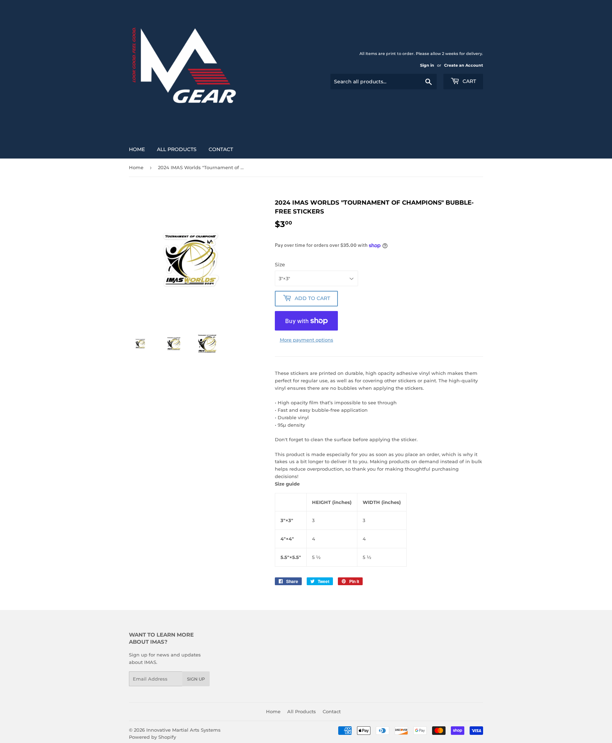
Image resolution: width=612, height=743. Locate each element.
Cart (468, 81)
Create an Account (463, 65)
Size (280, 264)
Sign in (427, 65)
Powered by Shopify (152, 737)
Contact (221, 149)
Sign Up (196, 679)
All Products (177, 149)
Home (137, 149)
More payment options (306, 340)
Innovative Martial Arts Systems (183, 730)
